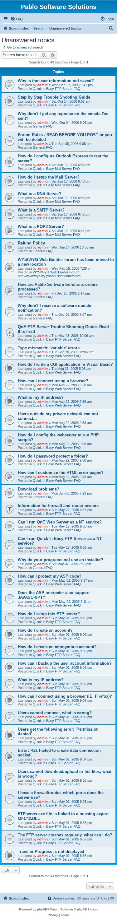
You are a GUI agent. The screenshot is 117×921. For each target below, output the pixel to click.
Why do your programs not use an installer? (60, 559)
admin (42, 85)
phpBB (42, 909)
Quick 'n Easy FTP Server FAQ (56, 89)
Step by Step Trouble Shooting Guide (54, 97)
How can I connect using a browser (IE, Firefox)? (65, 696)
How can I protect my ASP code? (49, 576)
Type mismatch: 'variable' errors (49, 348)
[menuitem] (16, 19)
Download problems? (38, 489)
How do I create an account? (45, 630)
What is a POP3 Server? (41, 226)
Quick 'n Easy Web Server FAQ (57, 356)
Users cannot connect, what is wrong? (55, 712)
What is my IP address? (41, 397)
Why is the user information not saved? (56, 80)
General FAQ (43, 126)
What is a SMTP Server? (41, 210)
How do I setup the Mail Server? (49, 177)
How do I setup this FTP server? (49, 614)
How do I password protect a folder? (53, 456)
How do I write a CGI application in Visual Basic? (65, 364)
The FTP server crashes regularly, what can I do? (65, 835)
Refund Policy (31, 243)
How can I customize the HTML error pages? (61, 472)
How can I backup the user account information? (65, 663)
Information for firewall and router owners (58, 505)
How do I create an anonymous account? (57, 646)
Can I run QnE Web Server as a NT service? (60, 522)
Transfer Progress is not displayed (51, 851)
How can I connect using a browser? (53, 381)
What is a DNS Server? (39, 193)
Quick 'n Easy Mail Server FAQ (56, 168)
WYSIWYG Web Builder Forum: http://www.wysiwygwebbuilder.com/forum (49, 274)
